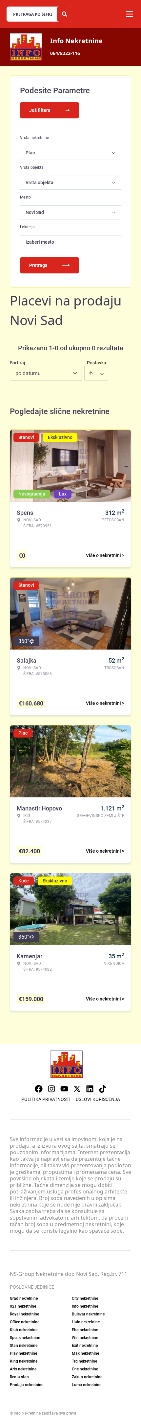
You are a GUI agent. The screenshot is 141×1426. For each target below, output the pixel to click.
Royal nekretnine (24, 1314)
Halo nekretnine (86, 1322)
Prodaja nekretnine (26, 1385)
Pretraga (38, 265)
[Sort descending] (102, 373)
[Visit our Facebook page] (39, 1089)
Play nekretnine (23, 1353)
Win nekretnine (85, 1337)
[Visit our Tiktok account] (103, 1089)
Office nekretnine (24, 1322)
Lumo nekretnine (86, 1385)
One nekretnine (85, 1369)
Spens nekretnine (25, 1337)
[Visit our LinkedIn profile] (90, 1089)
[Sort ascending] (91, 373)
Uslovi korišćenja (98, 1099)
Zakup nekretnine (87, 1377)
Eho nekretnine (85, 1330)
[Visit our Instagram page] (51, 1089)
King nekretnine (23, 1361)
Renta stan (19, 1377)
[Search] (64, 14)
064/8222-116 (65, 53)
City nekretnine (85, 1298)
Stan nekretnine (23, 1345)
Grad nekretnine (24, 1298)
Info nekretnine (85, 1306)
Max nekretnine (85, 1353)
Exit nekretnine (85, 1345)
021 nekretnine (23, 1306)
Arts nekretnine (23, 1369)
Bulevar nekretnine (88, 1314)
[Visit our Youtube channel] (64, 1089)
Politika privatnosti (45, 1099)
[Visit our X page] (77, 1089)
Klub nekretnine (23, 1330)
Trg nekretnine (84, 1361)
